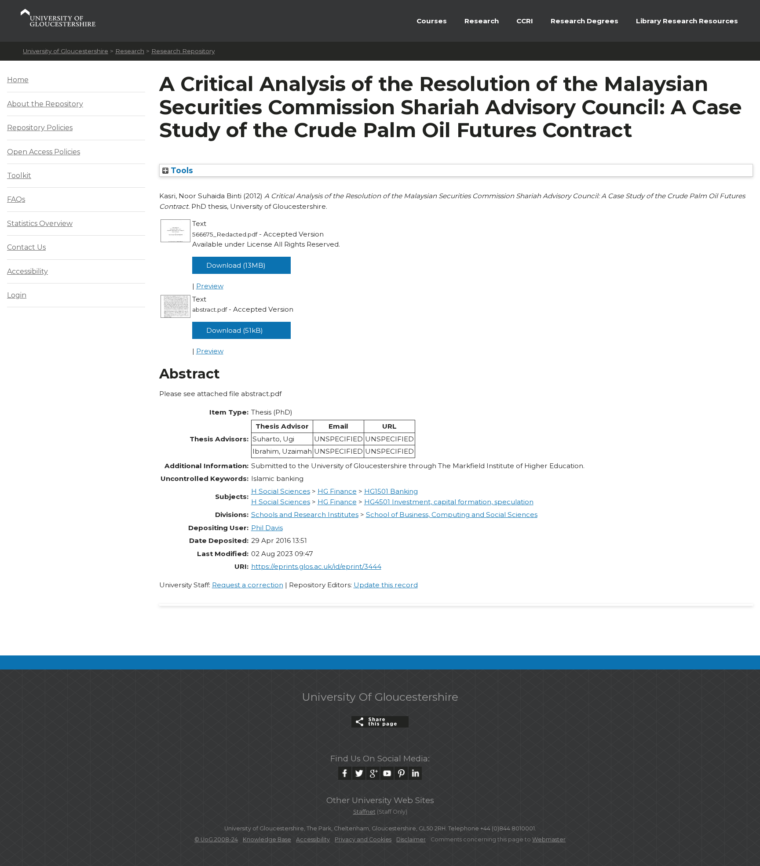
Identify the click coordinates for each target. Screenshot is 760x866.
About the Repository (45, 104)
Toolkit (19, 175)
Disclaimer (411, 839)
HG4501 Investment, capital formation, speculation (448, 502)
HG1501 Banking (391, 491)
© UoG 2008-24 (216, 839)
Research (481, 21)
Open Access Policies (43, 152)
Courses (432, 21)
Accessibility (27, 271)
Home (18, 80)
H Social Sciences (280, 491)
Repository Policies (40, 128)
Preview (209, 286)
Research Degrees (584, 21)
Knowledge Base (267, 839)
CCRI (524, 21)
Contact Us (26, 247)
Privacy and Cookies (363, 839)
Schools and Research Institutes (304, 514)
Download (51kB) (234, 330)
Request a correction (247, 585)
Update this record (386, 585)
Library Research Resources (687, 21)
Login (16, 295)
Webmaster (549, 839)
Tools (180, 170)
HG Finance (337, 491)
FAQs (16, 199)
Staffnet (364, 811)
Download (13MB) (236, 265)
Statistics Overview (40, 223)
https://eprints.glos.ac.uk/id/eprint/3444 (316, 566)
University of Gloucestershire (65, 51)
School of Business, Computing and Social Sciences (451, 514)
